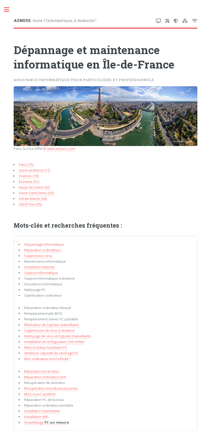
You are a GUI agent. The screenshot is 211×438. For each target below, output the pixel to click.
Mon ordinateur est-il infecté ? (47, 358)
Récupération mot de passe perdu (51, 388)
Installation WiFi (36, 416)
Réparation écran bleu (41, 371)
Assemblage (46, 422)
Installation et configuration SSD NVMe (54, 341)
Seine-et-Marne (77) (34, 170)
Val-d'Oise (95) (30, 204)
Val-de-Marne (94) (33, 198)
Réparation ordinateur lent (45, 377)
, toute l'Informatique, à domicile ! (55, 20)
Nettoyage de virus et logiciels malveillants (57, 336)
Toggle (9, 9)
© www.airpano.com (59, 148)
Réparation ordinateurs (42, 250)
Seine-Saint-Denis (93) (36, 193)
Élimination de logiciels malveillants (51, 324)
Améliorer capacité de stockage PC (51, 353)
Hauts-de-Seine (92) (34, 187)
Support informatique (41, 272)
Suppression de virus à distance (49, 330)
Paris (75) (26, 164)
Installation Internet (39, 267)
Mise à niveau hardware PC (45, 347)
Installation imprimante (42, 411)
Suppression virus (38, 255)
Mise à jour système (40, 394)
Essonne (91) (29, 181)
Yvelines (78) (29, 176)
